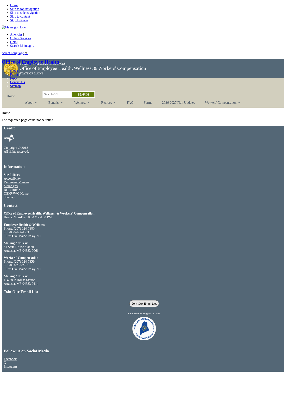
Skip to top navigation (24, 9)
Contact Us (17, 82)
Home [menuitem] (11, 96)
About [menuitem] (26, 104)
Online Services (20, 38)
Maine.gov (11, 186)
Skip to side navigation (25, 12)
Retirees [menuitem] (104, 104)
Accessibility (12, 178)
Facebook (10, 359)
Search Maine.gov (22, 45)
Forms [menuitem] (148, 102)
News (14, 71)
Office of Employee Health (30, 62)
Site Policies (12, 174)
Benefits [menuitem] (51, 104)
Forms (14, 74)
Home (14, 5)
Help (13, 42)
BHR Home (12, 190)
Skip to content (20, 16)
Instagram (10, 366)
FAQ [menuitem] (130, 102)
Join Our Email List (144, 303)
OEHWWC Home (16, 193)
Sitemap (15, 86)
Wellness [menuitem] (77, 104)
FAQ (13, 78)
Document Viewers (16, 182)
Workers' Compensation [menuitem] (218, 104)
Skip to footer (19, 20)
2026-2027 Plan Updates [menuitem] (178, 102)
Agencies (16, 34)
